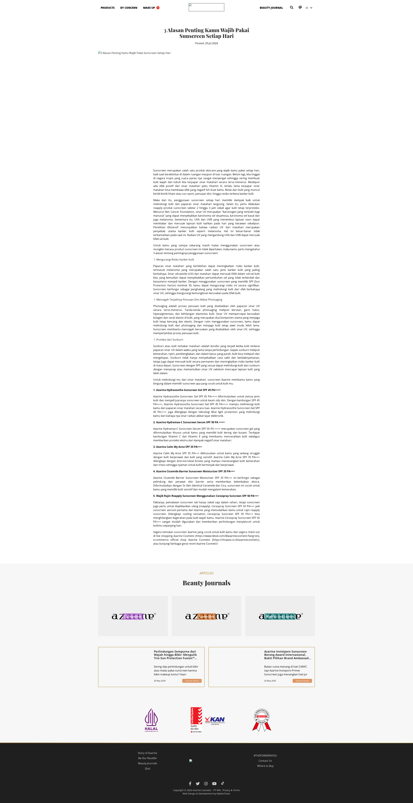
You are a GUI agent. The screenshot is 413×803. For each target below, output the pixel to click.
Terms (236, 790)
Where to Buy (265, 766)
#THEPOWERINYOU (265, 755)
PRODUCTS (108, 8)
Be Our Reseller (147, 758)
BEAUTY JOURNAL (271, 8)
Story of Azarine (147, 753)
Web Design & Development (198, 793)
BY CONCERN (128, 8)
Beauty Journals (147, 763)
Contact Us (265, 760)
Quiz (147, 768)
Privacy (226, 790)
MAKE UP (149, 8)
